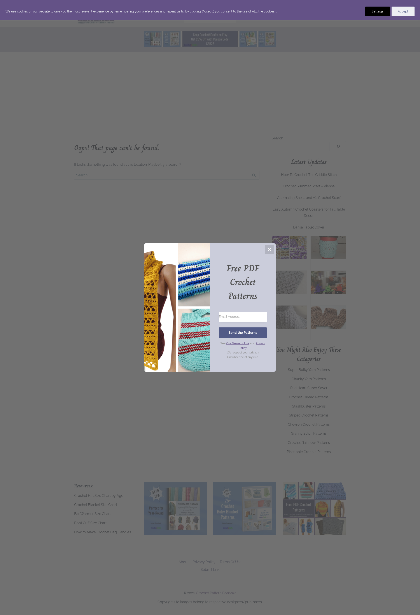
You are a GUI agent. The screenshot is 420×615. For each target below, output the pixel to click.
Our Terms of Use (237, 343)
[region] (210, 10)
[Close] (269, 249)
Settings (377, 11)
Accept (403, 11)
